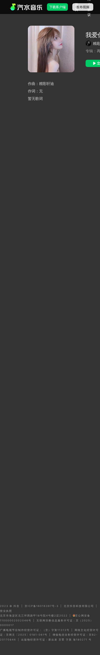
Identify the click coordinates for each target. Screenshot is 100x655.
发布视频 (82, 7)
